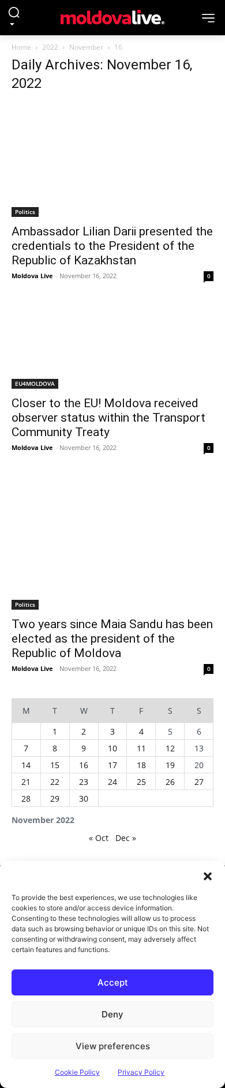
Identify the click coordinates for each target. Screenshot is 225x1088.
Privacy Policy (141, 1072)
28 (26, 798)
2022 (50, 47)
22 (54, 781)
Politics (25, 212)
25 (141, 781)
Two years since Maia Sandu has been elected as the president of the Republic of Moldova (112, 638)
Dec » (125, 837)
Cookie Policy (77, 1072)
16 (83, 764)
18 (141, 764)
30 (83, 798)
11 (141, 748)
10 (112, 748)
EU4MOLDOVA (35, 383)
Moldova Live (32, 275)
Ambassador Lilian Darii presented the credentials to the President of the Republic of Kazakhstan (112, 245)
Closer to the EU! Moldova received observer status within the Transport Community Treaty (108, 417)
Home (21, 47)
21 (26, 781)
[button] (207, 875)
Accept (112, 982)
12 (170, 748)
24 (112, 781)
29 (54, 798)
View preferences (113, 1046)
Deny (112, 1014)
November (86, 47)
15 (54, 764)
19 (170, 764)
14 (26, 764)
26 (170, 781)
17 (112, 764)
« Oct (98, 837)
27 (199, 781)
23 (83, 781)
